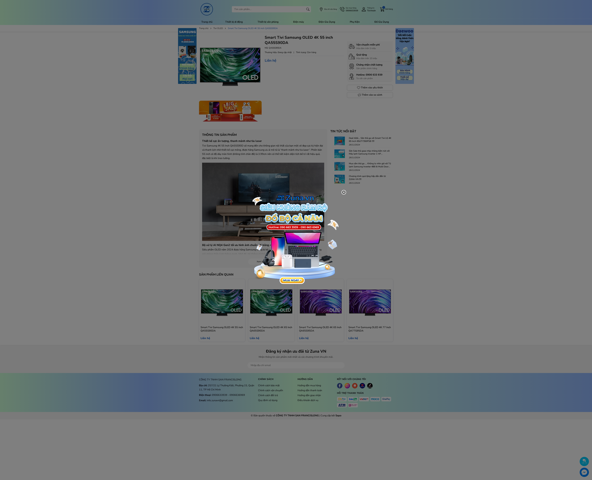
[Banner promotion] (294, 238)
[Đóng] (343, 192)
